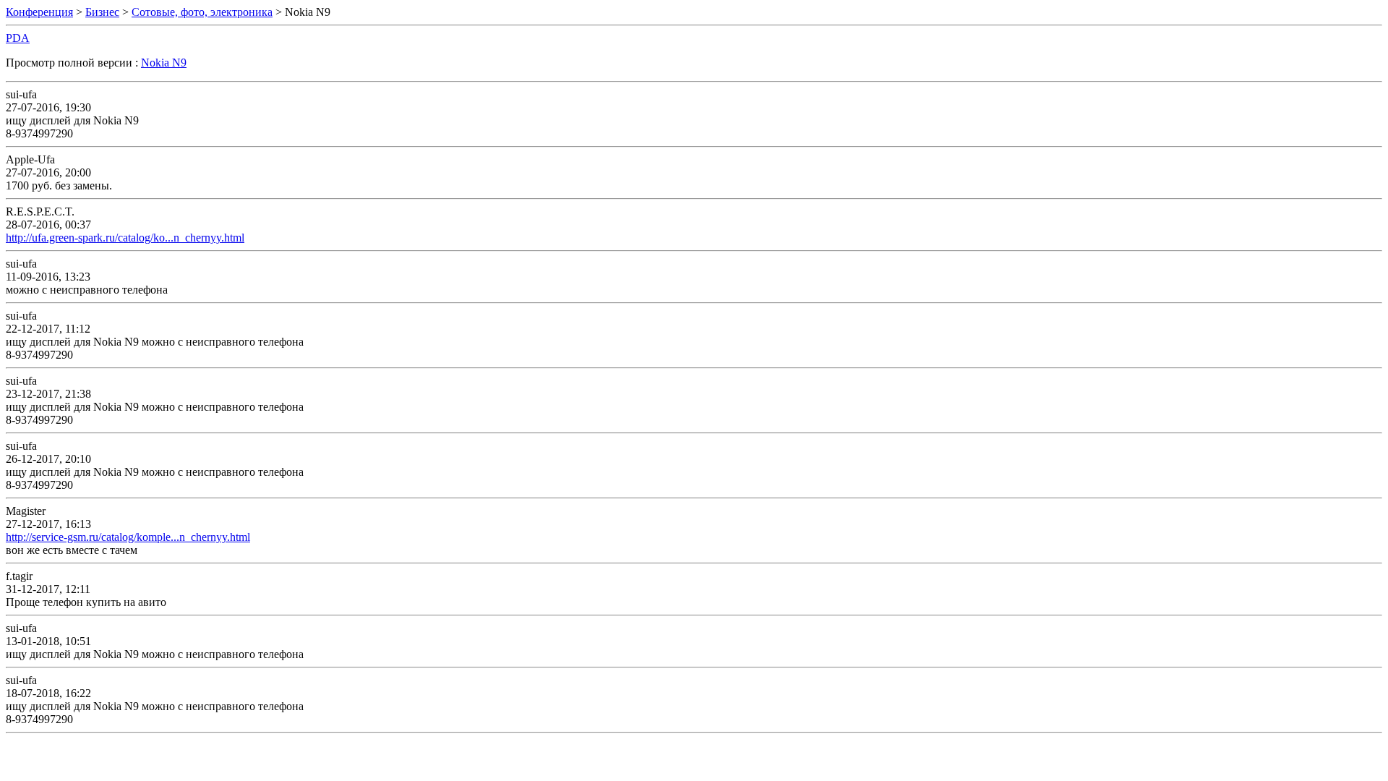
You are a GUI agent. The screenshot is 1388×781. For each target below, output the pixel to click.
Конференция (39, 12)
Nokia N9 (164, 62)
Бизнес (102, 12)
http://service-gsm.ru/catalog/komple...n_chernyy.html (128, 537)
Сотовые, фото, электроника (202, 12)
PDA (18, 38)
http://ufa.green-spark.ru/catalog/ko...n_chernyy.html (125, 237)
